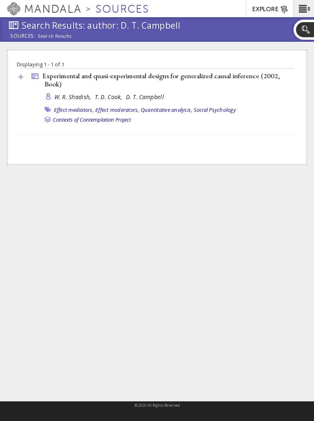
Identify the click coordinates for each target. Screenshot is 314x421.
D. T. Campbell (145, 97)
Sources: (23, 36)
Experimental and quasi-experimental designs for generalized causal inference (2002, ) (161, 80)
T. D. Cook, (109, 97)
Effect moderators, (117, 109)
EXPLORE (265, 9)
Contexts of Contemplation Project (92, 119)
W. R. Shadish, (73, 97)
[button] (303, 8)
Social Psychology (215, 109)
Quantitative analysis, (167, 109)
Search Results (55, 36)
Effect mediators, (74, 109)
